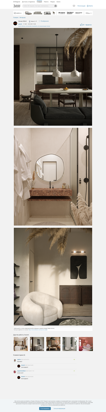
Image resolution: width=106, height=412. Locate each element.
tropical (48, 26)
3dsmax (23, 26)
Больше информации (59, 408)
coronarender (28, 26)
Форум (52, 2)
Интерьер (23, 17)
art (38, 26)
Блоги (58, 2)
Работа (46, 2)
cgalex (19, 359)
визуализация (43, 26)
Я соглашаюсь (44, 408)
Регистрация (81, 6)
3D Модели (16, 2)
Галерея (39, 2)
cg (18, 26)
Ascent (20, 24)
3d (20, 26)
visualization (35, 26)
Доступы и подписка (28, 2)
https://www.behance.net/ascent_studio (37, 329)
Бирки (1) (33, 21)
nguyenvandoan (21, 371)
